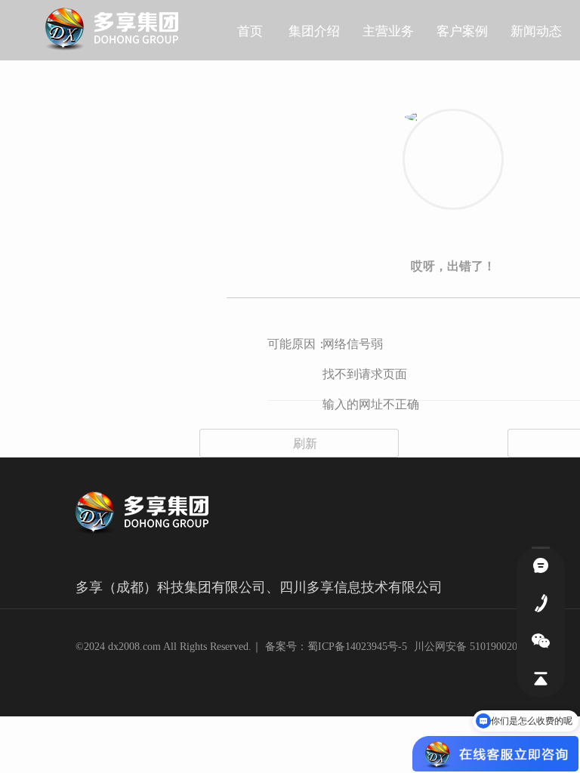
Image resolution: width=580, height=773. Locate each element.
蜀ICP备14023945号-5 (357, 646)
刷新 (299, 442)
